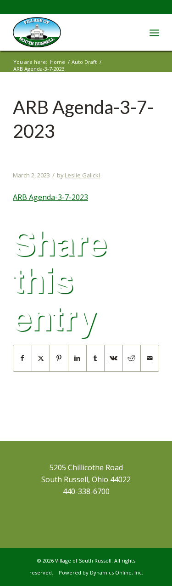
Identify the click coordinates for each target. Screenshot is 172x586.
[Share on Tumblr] (96, 358)
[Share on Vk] (113, 358)
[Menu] (154, 32)
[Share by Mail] (150, 358)
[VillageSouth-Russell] (71, 32)
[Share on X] (41, 358)
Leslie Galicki (82, 175)
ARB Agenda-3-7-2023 (50, 197)
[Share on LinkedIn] (77, 358)
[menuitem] (154, 32)
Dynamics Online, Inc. (116, 572)
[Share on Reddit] (132, 358)
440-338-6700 (86, 491)
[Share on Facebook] (22, 358)
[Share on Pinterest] (59, 358)
